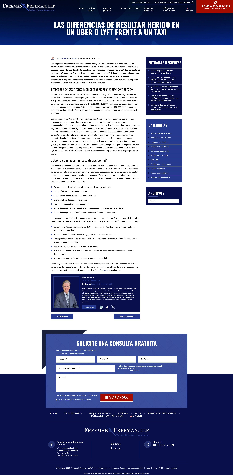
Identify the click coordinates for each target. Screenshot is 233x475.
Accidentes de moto (159, 155)
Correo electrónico (134, 369)
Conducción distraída (160, 151)
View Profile (89, 307)
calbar (101, 307)
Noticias (74, 58)
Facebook (111, 448)
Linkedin (115, 448)
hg (113, 307)
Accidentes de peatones (161, 164)
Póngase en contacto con (169, 9)
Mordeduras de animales (161, 133)
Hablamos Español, (164, 2)
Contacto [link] (104, 270)
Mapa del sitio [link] (151, 468)
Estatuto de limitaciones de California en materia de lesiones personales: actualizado (165, 98)
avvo (107, 307)
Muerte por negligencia (160, 177)
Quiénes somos (91, 9)
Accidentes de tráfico (160, 146)
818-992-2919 (221, 6)
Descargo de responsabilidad (67, 395)
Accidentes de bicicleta (161, 138)
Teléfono (123, 369)
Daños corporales (158, 168)
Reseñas (123, 413)
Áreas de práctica (107, 9)
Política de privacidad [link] (168, 468)
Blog (137, 8)
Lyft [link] (120, 97)
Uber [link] (115, 97)
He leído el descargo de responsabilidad (74, 400)
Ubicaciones (125, 8)
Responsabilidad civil (159, 173)
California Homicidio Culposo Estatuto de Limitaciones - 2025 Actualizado (164, 107)
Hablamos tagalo (182, 2)
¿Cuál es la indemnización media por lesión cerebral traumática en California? (165, 89)
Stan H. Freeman (63, 58)
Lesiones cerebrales (159, 142)
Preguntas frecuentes (149, 9)
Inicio (81, 8)
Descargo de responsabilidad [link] (131, 468)
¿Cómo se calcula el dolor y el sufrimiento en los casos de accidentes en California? (163, 80)
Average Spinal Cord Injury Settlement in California (162, 71)
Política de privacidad (88, 395)
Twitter (119, 448)
